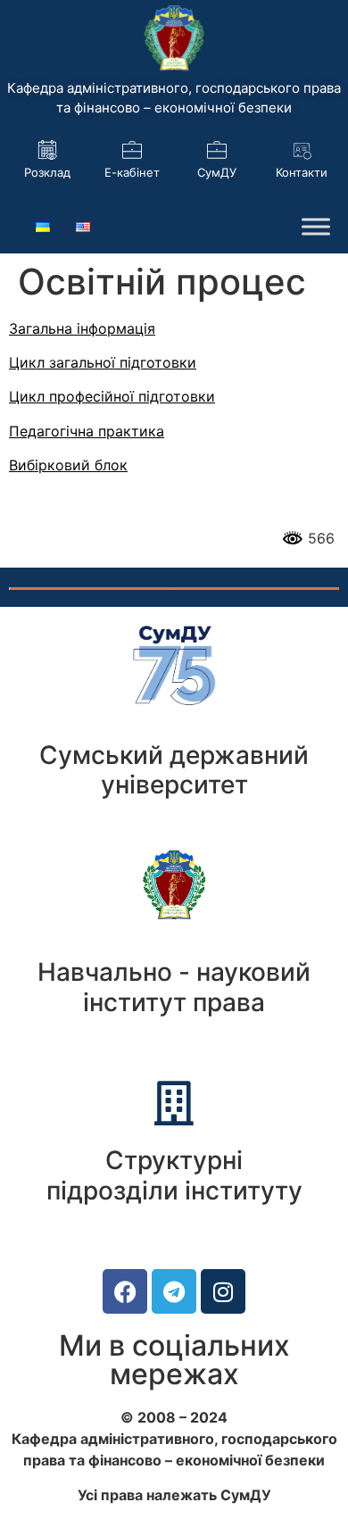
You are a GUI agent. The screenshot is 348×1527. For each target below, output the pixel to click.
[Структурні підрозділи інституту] (174, 1103)
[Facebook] (125, 1291)
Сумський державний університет (174, 770)
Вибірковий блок (68, 465)
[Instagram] (223, 1291)
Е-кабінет (132, 172)
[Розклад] (47, 150)
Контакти (301, 172)
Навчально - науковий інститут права (174, 987)
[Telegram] (174, 1291)
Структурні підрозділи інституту (174, 1175)
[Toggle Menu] (316, 226)
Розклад (47, 172)
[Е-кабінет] (132, 150)
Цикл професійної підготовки (112, 396)
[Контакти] (301, 150)
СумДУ (216, 172)
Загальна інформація (82, 328)
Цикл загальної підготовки (102, 362)
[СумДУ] (217, 150)
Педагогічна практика (86, 431)
